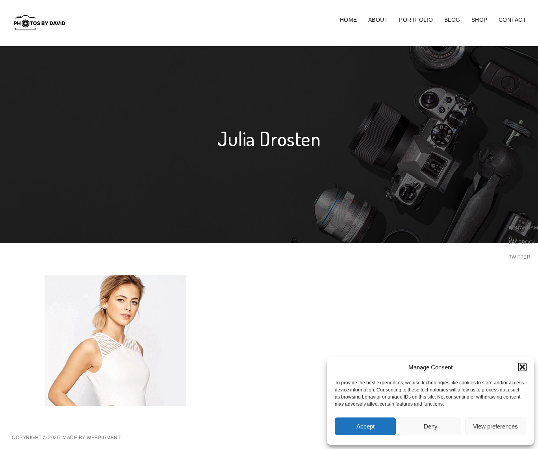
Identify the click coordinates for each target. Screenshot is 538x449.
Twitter (520, 257)
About (378, 20)
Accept (365, 426)
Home (348, 20)
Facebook (522, 242)
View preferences (495, 426)
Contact (513, 20)
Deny (431, 426)
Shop (479, 20)
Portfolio (416, 20)
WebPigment (104, 437)
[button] (522, 367)
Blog (452, 20)
